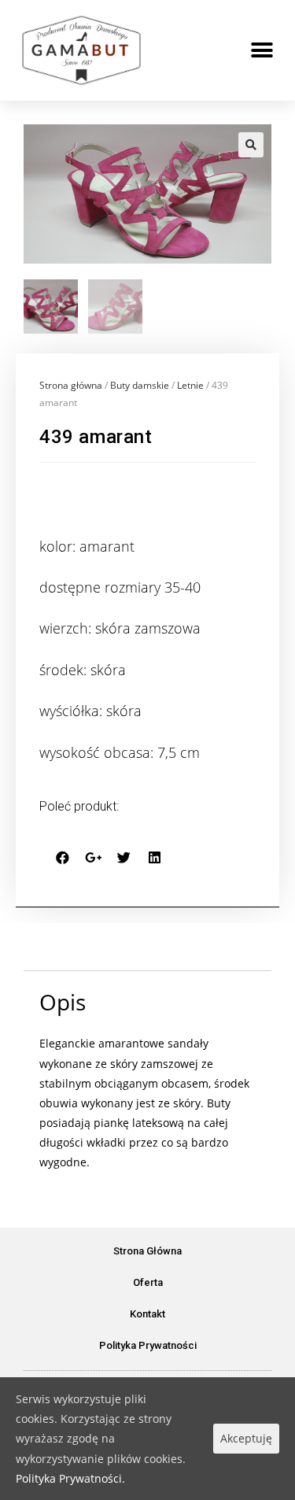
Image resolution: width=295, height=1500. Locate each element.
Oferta (148, 1282)
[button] (261, 50)
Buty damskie (139, 385)
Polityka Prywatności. (70, 1478)
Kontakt (147, 1314)
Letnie (190, 385)
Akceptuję (246, 1438)
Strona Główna (147, 1251)
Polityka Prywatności (148, 1345)
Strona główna (70, 385)
